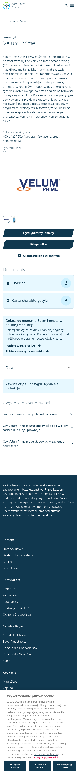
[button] (38, 367)
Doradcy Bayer (13, 549)
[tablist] (38, 218)
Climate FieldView (15, 635)
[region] (38, 732)
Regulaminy (10, 601)
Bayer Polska (11, 568)
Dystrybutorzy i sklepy (18, 555)
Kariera (7, 561)
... (6, 21)
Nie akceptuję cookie (64, 766)
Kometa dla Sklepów (17, 654)
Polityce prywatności (46, 757)
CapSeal (8, 688)
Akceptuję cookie (15, 766)
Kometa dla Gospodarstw (20, 648)
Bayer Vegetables (15, 641)
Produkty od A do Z (16, 608)
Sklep (7, 661)
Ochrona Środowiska (17, 614)
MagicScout (11, 681)
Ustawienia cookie (40, 766)
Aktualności (11, 595)
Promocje (9, 589)
